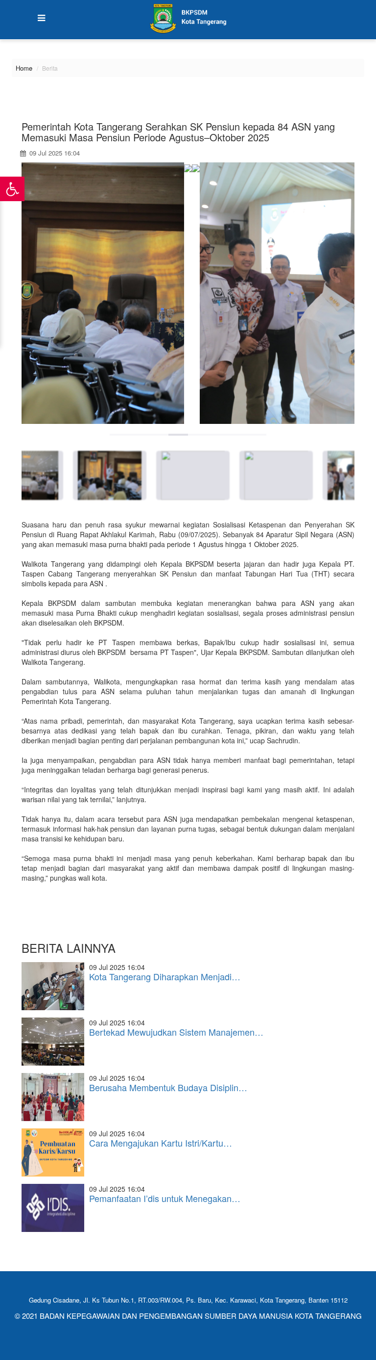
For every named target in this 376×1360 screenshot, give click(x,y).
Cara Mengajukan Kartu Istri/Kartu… (160, 1142)
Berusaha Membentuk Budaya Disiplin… (168, 1087)
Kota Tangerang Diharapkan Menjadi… (164, 976)
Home (24, 68)
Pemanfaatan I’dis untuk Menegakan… (164, 1198)
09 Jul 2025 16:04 (53, 152)
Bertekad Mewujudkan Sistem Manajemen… (176, 1031)
